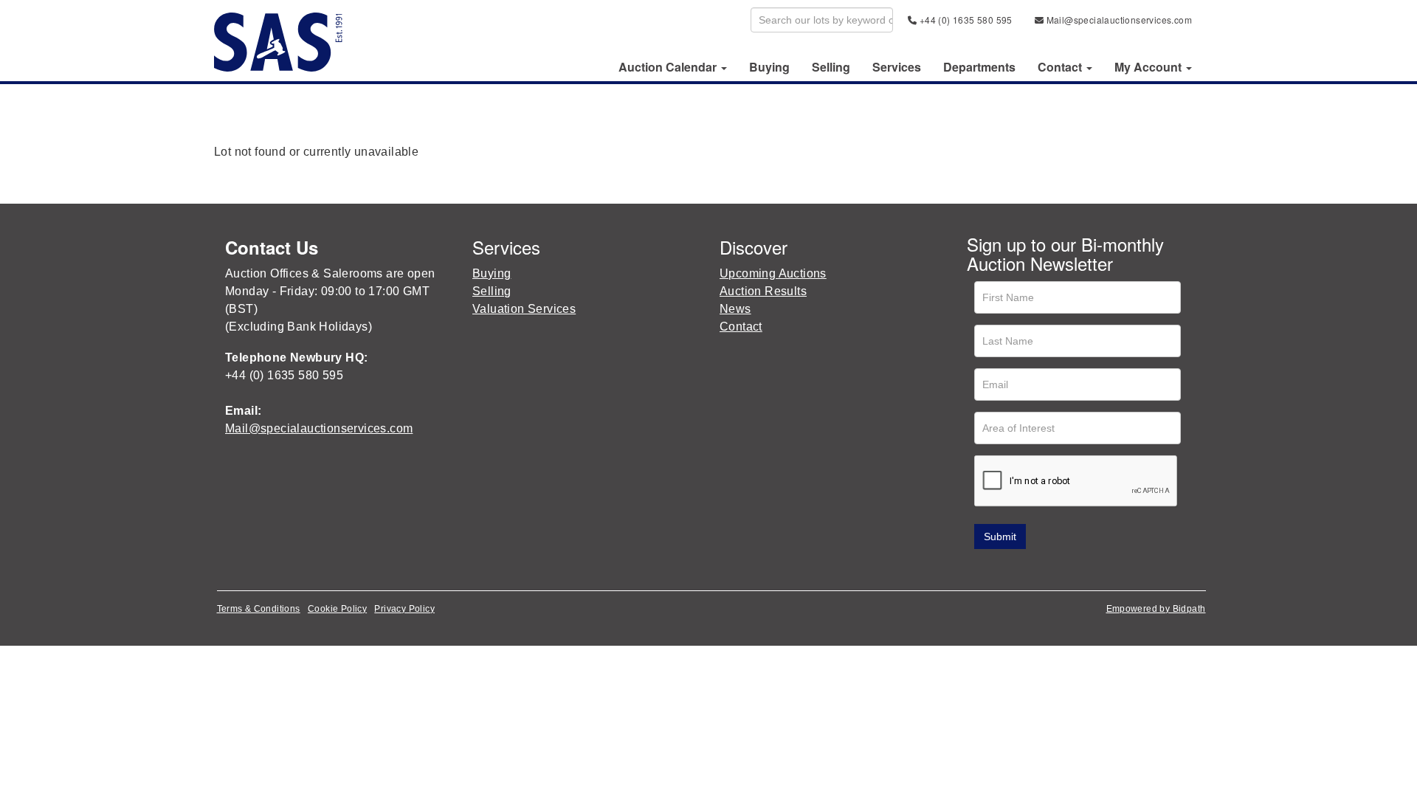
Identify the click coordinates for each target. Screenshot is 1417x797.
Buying (769, 67)
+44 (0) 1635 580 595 (964, 19)
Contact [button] (1061, 67)
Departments (979, 67)
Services (896, 67)
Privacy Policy (404, 609)
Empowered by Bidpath (1156, 609)
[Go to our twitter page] (1012, 570)
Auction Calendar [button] (669, 67)
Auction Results (763, 291)
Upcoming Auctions (773, 273)
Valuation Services (524, 309)
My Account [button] (1149, 67)
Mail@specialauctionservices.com (1118, 19)
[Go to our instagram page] (1073, 570)
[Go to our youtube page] (1042, 570)
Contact (741, 326)
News (735, 309)
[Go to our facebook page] (981, 570)
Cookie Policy (337, 609)
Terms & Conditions (258, 609)
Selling (831, 67)
